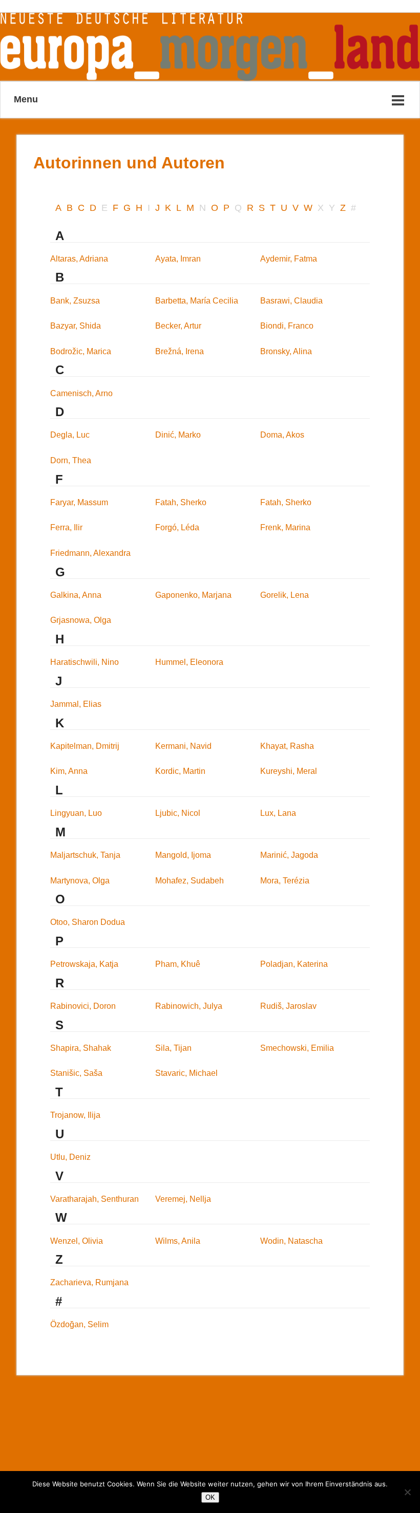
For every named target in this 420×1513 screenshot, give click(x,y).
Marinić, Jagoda (289, 855)
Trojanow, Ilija (75, 1115)
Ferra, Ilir (66, 527)
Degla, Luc (70, 434)
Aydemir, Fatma (288, 258)
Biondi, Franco (286, 325)
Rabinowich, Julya (188, 1006)
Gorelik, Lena (284, 595)
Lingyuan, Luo (76, 813)
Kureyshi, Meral (288, 771)
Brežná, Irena (179, 351)
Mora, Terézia (284, 880)
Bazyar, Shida (75, 325)
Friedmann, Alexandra (90, 553)
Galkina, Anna (75, 595)
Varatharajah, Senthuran (94, 1199)
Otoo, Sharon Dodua (87, 922)
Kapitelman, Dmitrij (84, 746)
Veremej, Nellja (183, 1199)
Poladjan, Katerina (294, 964)
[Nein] (407, 1492)
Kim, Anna (69, 771)
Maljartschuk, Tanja (85, 855)
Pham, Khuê (177, 964)
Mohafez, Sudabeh (189, 880)
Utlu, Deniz (70, 1157)
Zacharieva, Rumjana (89, 1282)
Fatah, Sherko (180, 502)
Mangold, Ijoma (183, 855)
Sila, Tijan (173, 1048)
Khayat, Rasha (287, 746)
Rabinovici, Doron (83, 1006)
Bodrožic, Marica (80, 351)
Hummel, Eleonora (189, 662)
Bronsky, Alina (286, 351)
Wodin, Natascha (291, 1241)
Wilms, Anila (177, 1241)
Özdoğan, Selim (79, 1324)
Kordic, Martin (180, 771)
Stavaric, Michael (186, 1073)
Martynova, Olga (80, 880)
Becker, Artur (178, 325)
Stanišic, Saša (76, 1073)
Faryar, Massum (79, 502)
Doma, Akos (282, 434)
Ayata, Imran (178, 258)
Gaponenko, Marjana (193, 595)
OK (210, 1497)
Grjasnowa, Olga (80, 620)
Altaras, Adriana (79, 258)
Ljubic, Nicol (177, 813)
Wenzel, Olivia (76, 1241)
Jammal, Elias (75, 704)
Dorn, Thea (70, 460)
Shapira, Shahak (80, 1048)
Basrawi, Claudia (291, 300)
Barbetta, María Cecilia (196, 300)
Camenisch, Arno (81, 393)
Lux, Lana (278, 813)
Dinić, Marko (178, 434)
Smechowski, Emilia (297, 1048)
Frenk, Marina (285, 527)
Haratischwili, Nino (84, 662)
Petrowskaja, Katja (84, 964)
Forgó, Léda (177, 527)
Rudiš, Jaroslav (288, 1006)
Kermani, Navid (183, 746)
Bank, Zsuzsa (75, 300)
